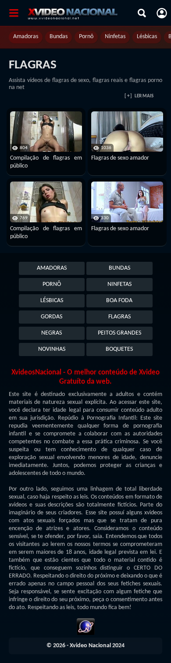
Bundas (59, 36)
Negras (51, 333)
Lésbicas (147, 36)
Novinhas (51, 349)
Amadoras (25, 36)
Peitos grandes (119, 333)
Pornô (86, 36)
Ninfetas (115, 36)
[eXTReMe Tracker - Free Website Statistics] (86, 628)
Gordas (51, 317)
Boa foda (119, 300)
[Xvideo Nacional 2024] (80, 13)
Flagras (119, 317)
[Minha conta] (162, 13)
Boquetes (119, 349)
